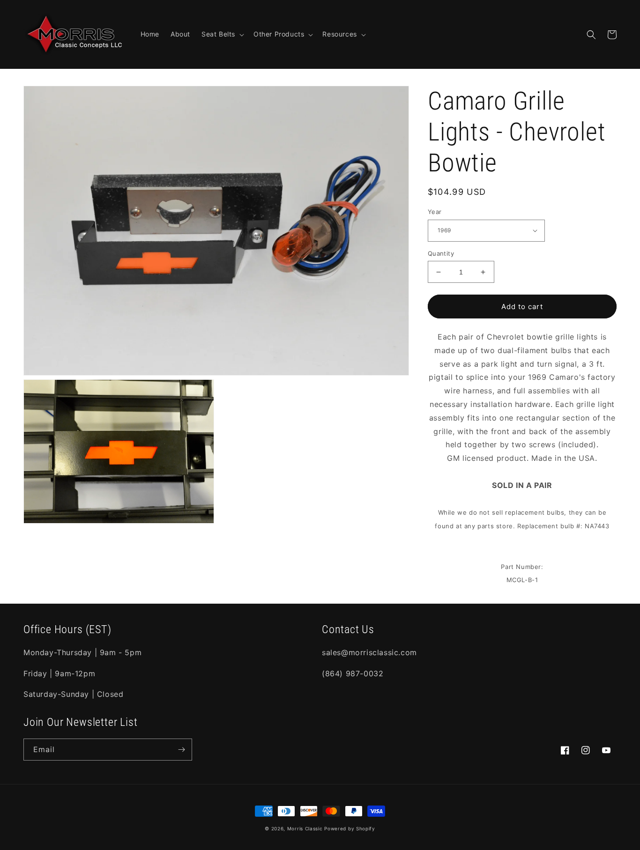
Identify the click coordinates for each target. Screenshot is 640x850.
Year (435, 211)
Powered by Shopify (349, 828)
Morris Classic (305, 828)
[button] (222, 34)
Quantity (441, 253)
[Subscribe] (181, 750)
